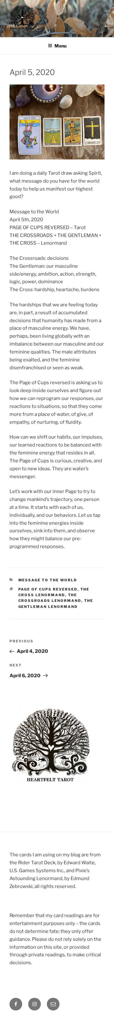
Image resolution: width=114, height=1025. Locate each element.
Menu (60, 45)
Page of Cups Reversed (48, 589)
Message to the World (47, 580)
